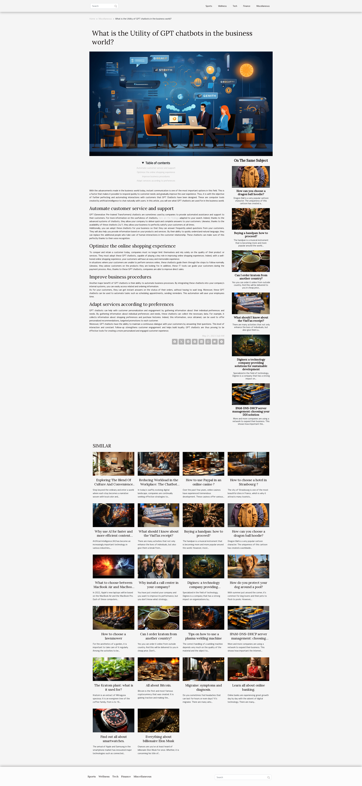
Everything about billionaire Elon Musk (158, 739)
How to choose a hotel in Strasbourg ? (248, 482)
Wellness (222, 6)
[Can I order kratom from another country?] (251, 261)
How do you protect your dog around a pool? (248, 585)
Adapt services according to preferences (156, 180)
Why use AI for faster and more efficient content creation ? (114, 535)
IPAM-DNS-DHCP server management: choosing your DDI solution (251, 411)
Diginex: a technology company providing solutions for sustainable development (251, 364)
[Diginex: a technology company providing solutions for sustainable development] (251, 345)
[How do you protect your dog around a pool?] (248, 566)
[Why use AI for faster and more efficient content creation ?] (113, 515)
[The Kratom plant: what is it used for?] (113, 669)
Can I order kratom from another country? (251, 276)
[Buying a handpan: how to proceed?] (251, 219)
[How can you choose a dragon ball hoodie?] (251, 177)
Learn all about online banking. (248, 687)
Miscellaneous (263, 6)
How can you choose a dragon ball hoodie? (251, 192)
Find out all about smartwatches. (113, 739)
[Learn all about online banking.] (248, 669)
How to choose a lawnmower (113, 636)
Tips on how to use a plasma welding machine (203, 636)
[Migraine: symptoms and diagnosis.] (203, 669)
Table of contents (157, 162)
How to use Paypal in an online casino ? (203, 482)
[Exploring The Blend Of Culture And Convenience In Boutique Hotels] (113, 463)
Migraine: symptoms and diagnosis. (203, 687)
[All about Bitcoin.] (158, 669)
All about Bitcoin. (158, 685)
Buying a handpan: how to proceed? (251, 234)
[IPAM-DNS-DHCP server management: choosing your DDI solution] (251, 394)
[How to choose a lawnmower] (113, 617)
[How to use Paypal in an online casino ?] (203, 463)
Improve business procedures (156, 176)
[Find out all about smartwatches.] (113, 720)
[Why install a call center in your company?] (158, 566)
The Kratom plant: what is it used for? (113, 687)
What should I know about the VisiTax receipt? (251, 319)
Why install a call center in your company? (158, 585)
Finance (246, 6)
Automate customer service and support (156, 168)
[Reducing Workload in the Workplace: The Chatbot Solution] (158, 463)
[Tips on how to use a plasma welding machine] (203, 617)
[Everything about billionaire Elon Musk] (158, 720)
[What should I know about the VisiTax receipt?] (251, 303)
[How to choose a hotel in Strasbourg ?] (248, 463)
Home (92, 18)
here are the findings (169, 218)
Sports (209, 6)
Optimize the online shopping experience (156, 172)
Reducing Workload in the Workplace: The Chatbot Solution (158, 484)
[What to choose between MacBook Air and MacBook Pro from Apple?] (113, 566)
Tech (235, 6)
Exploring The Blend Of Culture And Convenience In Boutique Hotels (113, 484)
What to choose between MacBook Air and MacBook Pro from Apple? (113, 587)
